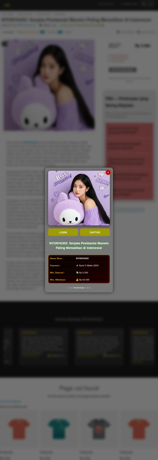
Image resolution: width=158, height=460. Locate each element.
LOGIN (63, 232)
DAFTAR (95, 232)
